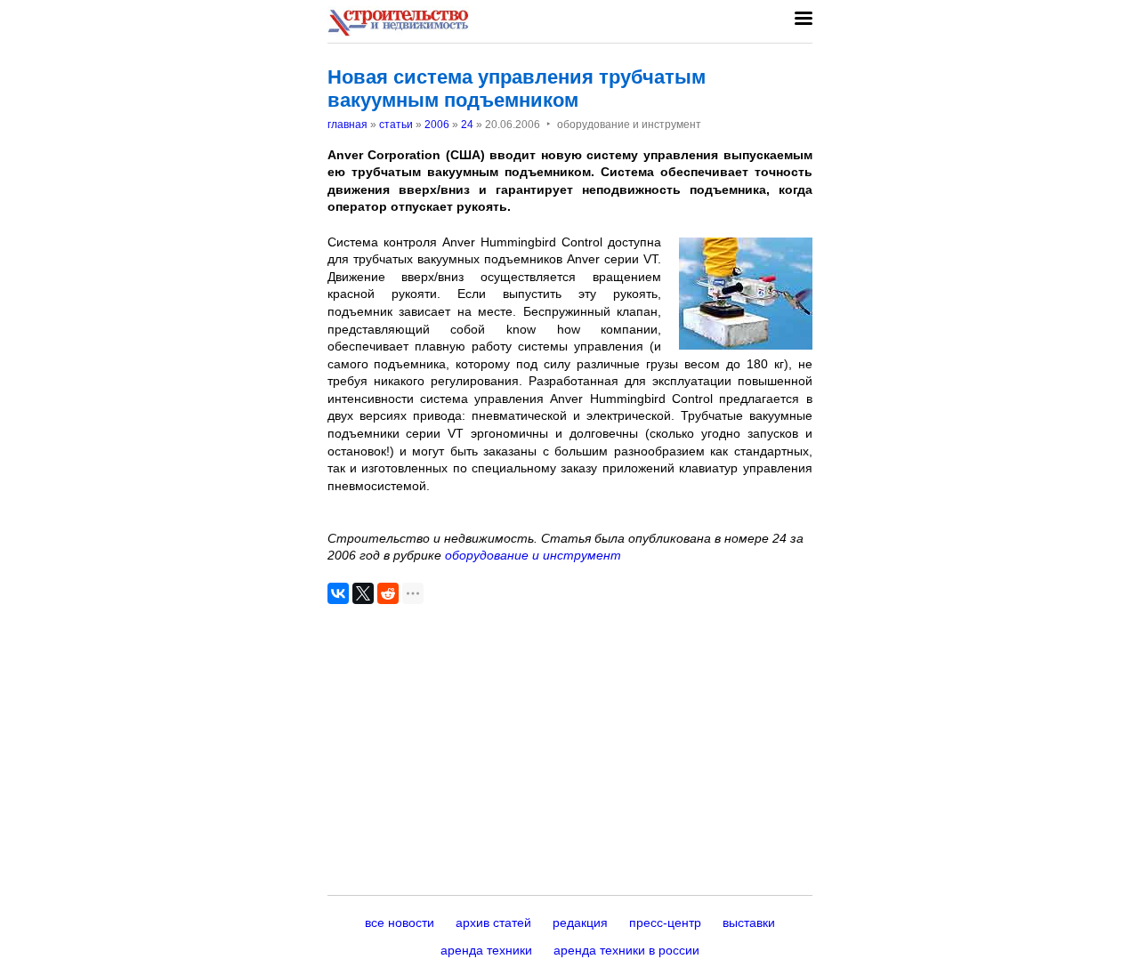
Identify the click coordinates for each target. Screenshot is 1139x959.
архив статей (493, 922)
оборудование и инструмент (533, 555)
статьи (396, 124)
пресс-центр (665, 922)
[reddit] (388, 593)
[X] (363, 593)
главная (347, 124)
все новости (399, 922)
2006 (436, 124)
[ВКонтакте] (338, 593)
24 (467, 124)
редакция (580, 922)
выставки (749, 922)
